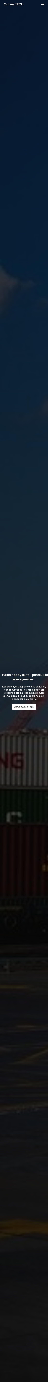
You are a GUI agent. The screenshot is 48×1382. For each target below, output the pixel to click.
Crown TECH (13, 4)
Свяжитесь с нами (24, 706)
